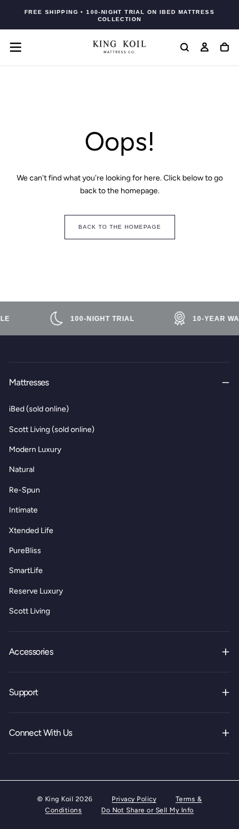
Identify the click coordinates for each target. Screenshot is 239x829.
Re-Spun (24, 490)
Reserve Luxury (36, 591)
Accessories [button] (31, 651)
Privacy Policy (134, 799)
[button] (15, 47)
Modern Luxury (35, 449)
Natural (21, 469)
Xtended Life (31, 530)
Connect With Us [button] (40, 732)
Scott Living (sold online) (51, 429)
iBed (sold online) (39, 409)
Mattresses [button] (29, 382)
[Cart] (224, 48)
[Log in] (204, 48)
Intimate (23, 510)
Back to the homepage (119, 227)
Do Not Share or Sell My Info (147, 810)
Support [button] (23, 692)
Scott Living (29, 611)
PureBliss (25, 550)
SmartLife (26, 570)
